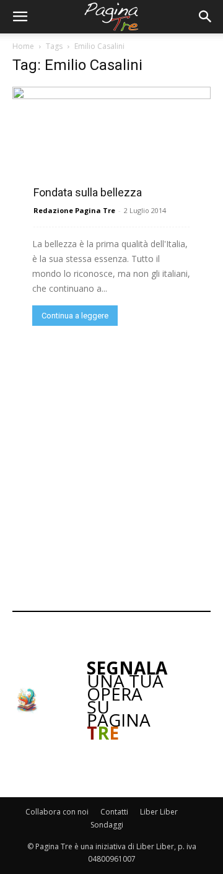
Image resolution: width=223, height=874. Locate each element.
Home (23, 46)
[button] (20, 16)
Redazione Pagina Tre (74, 210)
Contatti (114, 811)
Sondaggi (106, 824)
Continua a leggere (75, 315)
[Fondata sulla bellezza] (111, 141)
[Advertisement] (111, 467)
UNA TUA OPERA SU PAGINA (127, 700)
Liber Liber (159, 811)
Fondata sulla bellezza (87, 192)
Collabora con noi (57, 811)
